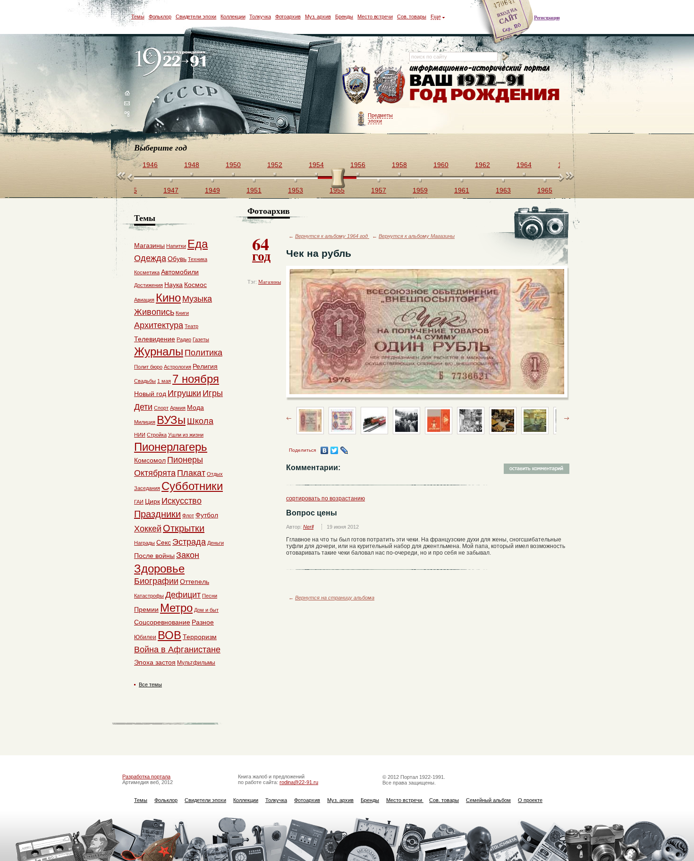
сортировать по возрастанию (325, 498)
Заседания (147, 488)
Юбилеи (145, 637)
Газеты (201, 339)
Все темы (150, 684)
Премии (146, 609)
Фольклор (160, 16)
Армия (178, 408)
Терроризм (200, 637)
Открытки (183, 528)
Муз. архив (318, 16)
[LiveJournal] (344, 450)
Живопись (154, 312)
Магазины (269, 282)
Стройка (157, 435)
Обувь (177, 258)
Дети (143, 407)
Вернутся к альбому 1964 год (332, 236)
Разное (203, 622)
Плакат (191, 473)
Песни (209, 596)
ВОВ (169, 635)
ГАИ (139, 502)
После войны (154, 555)
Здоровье (159, 568)
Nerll (308, 527)
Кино (168, 297)
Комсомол (150, 460)
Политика (203, 352)
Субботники (192, 486)
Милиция (144, 422)
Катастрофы (149, 596)
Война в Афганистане (177, 649)
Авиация (144, 300)
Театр (191, 326)
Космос (195, 284)
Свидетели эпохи (196, 16)
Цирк (152, 501)
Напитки (176, 246)
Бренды (344, 16)
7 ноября (195, 378)
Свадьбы (145, 381)
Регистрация (546, 17)
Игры (213, 393)
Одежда (150, 258)
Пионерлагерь (170, 446)
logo (172, 62)
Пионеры (185, 459)
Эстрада (189, 542)
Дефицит (183, 594)
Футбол (206, 515)
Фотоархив (288, 16)
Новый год (150, 393)
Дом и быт (206, 610)
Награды (144, 543)
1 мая (164, 381)
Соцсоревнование (162, 622)
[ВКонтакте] (325, 450)
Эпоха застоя (155, 662)
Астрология (177, 367)
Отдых (215, 474)
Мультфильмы (196, 662)
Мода (195, 407)
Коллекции (232, 16)
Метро (176, 607)
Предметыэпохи (380, 118)
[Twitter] (334, 450)
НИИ (139, 435)
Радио (184, 339)
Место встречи (375, 16)
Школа (200, 421)
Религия (205, 366)
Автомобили (180, 272)
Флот (188, 515)
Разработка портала (146, 776)
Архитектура (158, 325)
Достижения (148, 285)
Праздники (157, 514)
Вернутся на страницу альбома (334, 597)
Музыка (197, 299)
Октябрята (155, 473)
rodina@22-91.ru (298, 782)
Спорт (161, 408)
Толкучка (260, 16)
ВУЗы (171, 420)
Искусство (181, 501)
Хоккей (147, 528)
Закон (187, 555)
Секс (163, 542)
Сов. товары (411, 16)
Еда (197, 243)
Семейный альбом (488, 800)
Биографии (156, 581)
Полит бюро (148, 367)
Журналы (158, 351)
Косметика (147, 272)
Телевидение (154, 339)
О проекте (530, 800)
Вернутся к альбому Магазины (417, 236)
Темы (137, 16)
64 (261, 248)
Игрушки (184, 393)
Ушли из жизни (185, 435)
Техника (197, 259)
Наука (173, 284)
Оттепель (194, 581)
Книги (182, 313)
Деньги (215, 543)
